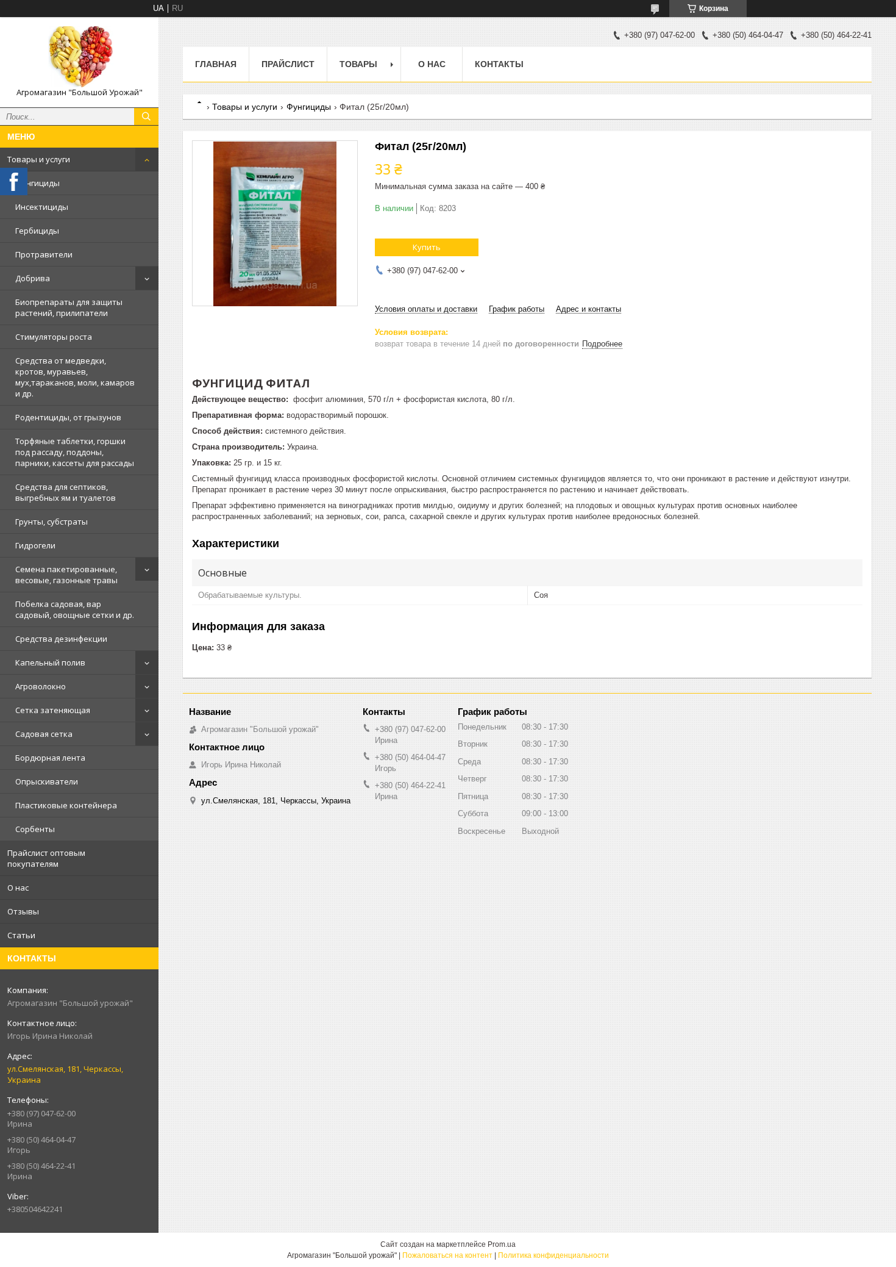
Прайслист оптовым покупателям (46, 858)
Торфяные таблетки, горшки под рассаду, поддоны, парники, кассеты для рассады (74, 452)
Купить (427, 247)
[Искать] (146, 116)
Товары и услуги (38, 159)
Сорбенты (35, 829)
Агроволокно (40, 686)
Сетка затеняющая (52, 710)
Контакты (499, 64)
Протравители (44, 254)
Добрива (32, 278)
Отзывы (23, 911)
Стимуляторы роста (53, 336)
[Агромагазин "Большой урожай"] (79, 56)
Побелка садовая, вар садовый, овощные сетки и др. (74, 609)
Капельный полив (50, 662)
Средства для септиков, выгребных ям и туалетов (65, 492)
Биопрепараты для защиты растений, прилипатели (69, 307)
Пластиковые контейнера (66, 805)
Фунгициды (37, 183)
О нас (18, 887)
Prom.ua (502, 1244)
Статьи (21, 935)
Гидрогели (35, 545)
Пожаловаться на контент (447, 1255)
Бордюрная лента (50, 757)
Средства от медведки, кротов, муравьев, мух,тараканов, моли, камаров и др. (75, 377)
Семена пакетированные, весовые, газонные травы (66, 575)
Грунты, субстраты (51, 521)
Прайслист (288, 64)
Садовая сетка (44, 733)
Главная (215, 64)
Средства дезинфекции (61, 638)
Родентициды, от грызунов (68, 417)
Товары (358, 64)
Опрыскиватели (46, 781)
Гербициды (37, 230)
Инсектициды (41, 206)
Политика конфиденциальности (553, 1255)
